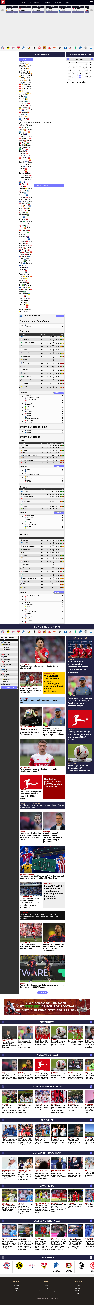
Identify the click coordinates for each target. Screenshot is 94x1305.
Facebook (78, 1288)
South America (23, 124)
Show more (42, 992)
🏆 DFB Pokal (26, 86)
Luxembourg (26, 223)
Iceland (24, 201)
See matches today (76, 82)
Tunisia (27, 289)
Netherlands (28, 110)
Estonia (29, 177)
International (36, 122)
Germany (25, 107)
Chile (28, 155)
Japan (29, 210)
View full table (9, 687)
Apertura (24, 534)
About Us (16, 1285)
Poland (27, 252)
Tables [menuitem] (47, 2)
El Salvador (25, 175)
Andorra (29, 129)
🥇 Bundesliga (26, 84)
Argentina (25, 132)
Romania (25, 256)
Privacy (47, 1288)
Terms (47, 1285)
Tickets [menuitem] (69, 2)
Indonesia (25, 204)
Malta (23, 226)
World (30, 122)
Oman (29, 247)
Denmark (25, 103)
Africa (42, 122)
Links (78, 1294)
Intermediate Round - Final (33, 427)
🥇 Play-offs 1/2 (27, 88)
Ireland (26, 206)
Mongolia (25, 230)
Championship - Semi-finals (34, 321)
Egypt (29, 173)
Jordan (24, 212)
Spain (29, 116)
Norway (24, 112)
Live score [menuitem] (35, 2)
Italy (26, 208)
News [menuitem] (23, 2)
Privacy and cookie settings (47, 1291)
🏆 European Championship (24, 70)
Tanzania (28, 285)
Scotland (29, 263)
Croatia (27, 164)
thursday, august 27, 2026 (80, 54)
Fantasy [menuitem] (58, 2)
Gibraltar (24, 190)
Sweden (24, 118)
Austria (30, 136)
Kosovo (28, 217)
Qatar (29, 254)
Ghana (30, 188)
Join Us (15, 1291)
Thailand (25, 287)
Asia (45, 122)
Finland (29, 182)
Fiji (23, 182)
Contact (15, 1288)
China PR (25, 157)
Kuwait (24, 219)
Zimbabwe (25, 311)
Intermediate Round (29, 437)
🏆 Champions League (25, 74)
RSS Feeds (78, 1291)
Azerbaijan (25, 138)
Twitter (78, 1285)
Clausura (24, 331)
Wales (29, 309)
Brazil (29, 101)
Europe (49, 122)
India (30, 201)
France (29, 105)
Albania (24, 127)
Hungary (28, 199)
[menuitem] (10, 2)
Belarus (29, 140)
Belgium (24, 143)
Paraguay (25, 250)
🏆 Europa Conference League (25, 81)
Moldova (29, 228)
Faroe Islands (26, 179)
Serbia (24, 265)
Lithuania (29, 221)
